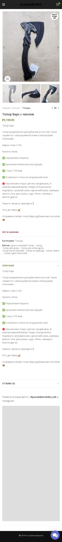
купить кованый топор (22, 245)
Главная (6, 108)
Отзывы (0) (8, 383)
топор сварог (53, 250)
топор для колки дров (32, 248)
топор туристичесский (15, 253)
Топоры (26, 108)
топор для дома (10, 248)
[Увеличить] (8, 79)
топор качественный (13, 250)
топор (39, 245)
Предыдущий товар (52, 107)
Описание (8, 265)
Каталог (16, 108)
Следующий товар (58, 107)
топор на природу (35, 250)
